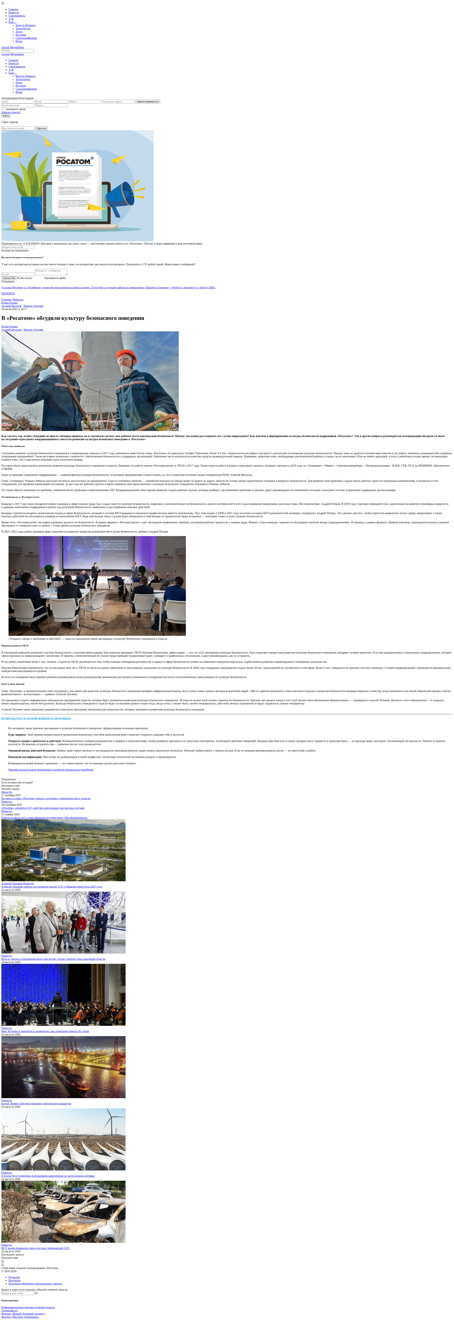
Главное (13, 9)
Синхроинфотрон (26, 38)
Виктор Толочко (33, 305)
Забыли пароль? (11, 112)
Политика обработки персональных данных (35, 1283)
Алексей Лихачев (12, 883)
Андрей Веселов (11, 305)
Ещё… (12, 22)
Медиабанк (17, 47)
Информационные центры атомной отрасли (28, 1307)
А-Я (11, 18)
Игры (19, 41)
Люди (19, 31)
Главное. (6, 299)
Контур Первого (25, 25)
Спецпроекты (17, 15)
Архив (5, 47)
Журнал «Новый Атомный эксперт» (23, 1313)
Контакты (14, 1280)
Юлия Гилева (9, 302)
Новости (14, 12)
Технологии (23, 28)
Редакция (14, 1277)
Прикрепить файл (55, 277)
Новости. (18, 299)
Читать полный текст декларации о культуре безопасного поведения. (50, 769)
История (21, 34)
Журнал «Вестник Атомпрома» (20, 1316)
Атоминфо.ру (9, 1310)
